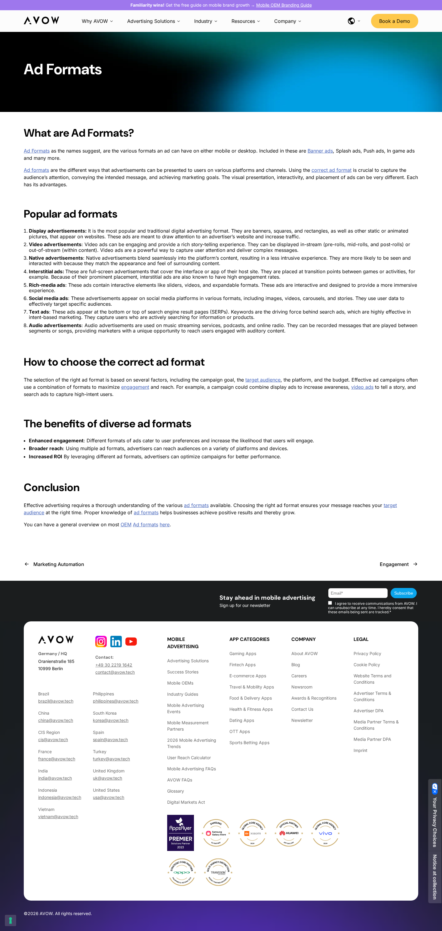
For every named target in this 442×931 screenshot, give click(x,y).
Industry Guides (182, 694)
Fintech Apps (242, 664)
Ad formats (36, 170)
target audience (263, 380)
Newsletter (302, 720)
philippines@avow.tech (115, 701)
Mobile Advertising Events (185, 708)
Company (285, 21)
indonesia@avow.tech (59, 797)
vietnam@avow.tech (58, 816)
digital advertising (191, 231)
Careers (299, 675)
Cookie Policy (367, 664)
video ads (362, 387)
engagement (252, 277)
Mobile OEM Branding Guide (284, 5)
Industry (203, 21)
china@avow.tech (55, 720)
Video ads (95, 244)
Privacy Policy (367, 653)
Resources (243, 21)
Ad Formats (99, 133)
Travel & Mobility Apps (251, 686)
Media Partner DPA (372, 739)
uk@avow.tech (107, 778)
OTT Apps (239, 731)
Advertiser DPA (369, 710)
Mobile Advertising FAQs (191, 768)
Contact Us (302, 709)
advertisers (139, 448)
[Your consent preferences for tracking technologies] (10, 920)
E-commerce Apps (247, 675)
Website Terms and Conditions (372, 679)
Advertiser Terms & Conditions (372, 696)
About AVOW (304, 653)
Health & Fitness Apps (251, 709)
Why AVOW (95, 21)
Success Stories (182, 671)
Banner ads (320, 151)
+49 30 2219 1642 (113, 664)
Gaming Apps (242, 653)
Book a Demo (394, 21)
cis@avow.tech (53, 739)
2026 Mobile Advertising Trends (191, 743)
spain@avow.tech (110, 739)
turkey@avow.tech (111, 758)
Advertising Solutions (151, 21)
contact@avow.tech (115, 672)
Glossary (175, 790)
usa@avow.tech (108, 797)
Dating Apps (241, 720)
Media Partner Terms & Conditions (376, 725)
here (165, 524)
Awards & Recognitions (313, 698)
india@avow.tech (55, 778)
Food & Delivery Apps (250, 698)
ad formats (90, 214)
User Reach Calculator (189, 757)
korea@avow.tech (110, 720)
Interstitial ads (46, 271)
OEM (126, 524)
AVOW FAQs (179, 779)
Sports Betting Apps (249, 742)
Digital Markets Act (186, 802)
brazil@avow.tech (55, 701)
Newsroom (301, 686)
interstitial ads (155, 277)
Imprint (360, 750)
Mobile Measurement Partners (188, 726)
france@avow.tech (56, 758)
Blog (295, 664)
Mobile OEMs (180, 682)
